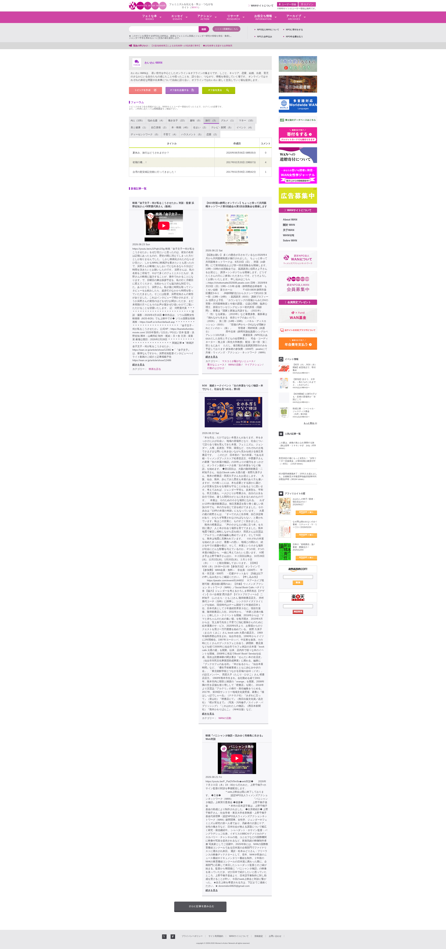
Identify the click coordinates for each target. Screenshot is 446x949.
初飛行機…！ (140, 162)
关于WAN (288, 229)
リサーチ (233, 17)
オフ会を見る (218, 90)
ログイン (308, 4)
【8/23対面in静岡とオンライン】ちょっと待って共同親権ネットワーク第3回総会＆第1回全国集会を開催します (236, 204)
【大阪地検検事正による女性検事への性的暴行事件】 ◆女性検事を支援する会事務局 (191, 45)
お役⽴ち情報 (263, 17)
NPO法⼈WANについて (268, 29)
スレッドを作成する (145, 90)
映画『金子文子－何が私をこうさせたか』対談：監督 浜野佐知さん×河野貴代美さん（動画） (163, 204)
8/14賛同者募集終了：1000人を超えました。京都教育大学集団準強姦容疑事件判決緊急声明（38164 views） (298, 476)
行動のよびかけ (215, 368)
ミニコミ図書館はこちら (226, 29)
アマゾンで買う (306, 512)
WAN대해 (288, 235)
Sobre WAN (290, 240)
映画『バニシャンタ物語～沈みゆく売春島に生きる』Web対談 (235, 737)
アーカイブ (293, 17)
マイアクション (253, 364)
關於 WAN (289, 224)
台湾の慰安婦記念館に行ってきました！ (154, 172)
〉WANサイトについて (298, 210)
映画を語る (155, 369)
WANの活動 (234, 364)
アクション (204, 17)
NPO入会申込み (264, 36)
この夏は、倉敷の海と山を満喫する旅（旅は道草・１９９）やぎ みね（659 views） (297, 445)
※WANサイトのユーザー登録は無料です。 (297, 8)
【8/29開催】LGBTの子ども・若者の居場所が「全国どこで (305, 397)
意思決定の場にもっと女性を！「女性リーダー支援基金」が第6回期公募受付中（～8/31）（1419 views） (297, 461)
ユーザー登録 (288, 4)
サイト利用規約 (216, 936)
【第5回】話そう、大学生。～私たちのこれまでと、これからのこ (304, 382)
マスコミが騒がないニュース (238, 361)
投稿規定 (158, 109)
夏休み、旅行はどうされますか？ (151, 152)
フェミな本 (149, 17)
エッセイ (177, 17)
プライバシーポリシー (192, 936)
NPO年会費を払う (294, 36)
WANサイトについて (262, 5)
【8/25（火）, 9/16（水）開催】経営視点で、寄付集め (305, 367)
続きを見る (138, 364)
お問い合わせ (275, 936)
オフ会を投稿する (182, 90)
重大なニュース (215, 364)
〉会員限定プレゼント (298, 302)
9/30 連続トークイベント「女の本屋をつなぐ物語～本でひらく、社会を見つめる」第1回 (232, 387)
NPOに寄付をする (294, 29)
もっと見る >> (310, 423)
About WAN (290, 219)
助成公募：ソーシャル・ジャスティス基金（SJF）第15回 (304, 411)
